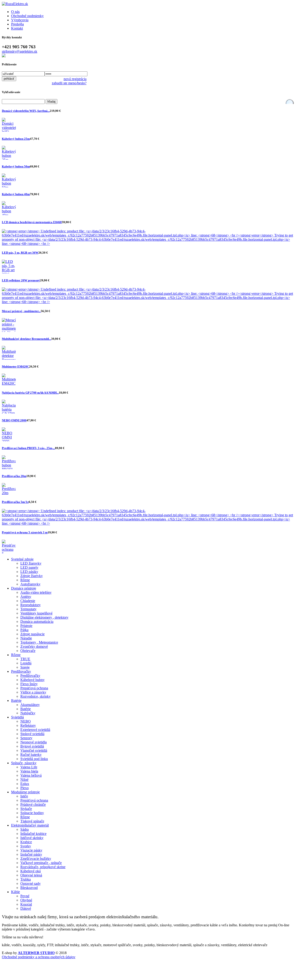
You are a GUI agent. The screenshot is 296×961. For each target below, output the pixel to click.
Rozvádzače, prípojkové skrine (42, 867)
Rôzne (25, 580)
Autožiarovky (30, 584)
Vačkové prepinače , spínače (41, 863)
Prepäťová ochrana (34, 688)
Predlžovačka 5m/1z (15, 502)
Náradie (26, 638)
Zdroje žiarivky (31, 576)
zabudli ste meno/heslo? (69, 83)
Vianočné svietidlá (33, 750)
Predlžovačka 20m (14, 476)
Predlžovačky (21, 671)
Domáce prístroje (23, 588)
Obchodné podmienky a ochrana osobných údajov (38, 957)
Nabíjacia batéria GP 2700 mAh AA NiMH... (30, 392)
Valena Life (28, 767)
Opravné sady (30, 883)
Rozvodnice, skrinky (35, 696)
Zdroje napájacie (32, 634)
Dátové (25, 908)
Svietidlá (17, 717)
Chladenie (27, 601)
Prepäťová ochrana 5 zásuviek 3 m (25, 532)
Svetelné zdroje (22, 559)
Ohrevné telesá (31, 875)
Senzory (26, 738)
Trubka (25, 879)
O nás (15, 12)
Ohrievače (27, 651)
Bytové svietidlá (32, 746)
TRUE (25, 659)
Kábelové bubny (32, 680)
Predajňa (17, 24)
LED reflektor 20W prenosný (21, 280)
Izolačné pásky (31, 854)
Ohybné (26, 900)
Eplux (24, 784)
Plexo (24, 788)
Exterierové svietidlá (35, 730)
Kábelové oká (30, 871)
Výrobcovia (19, 20)
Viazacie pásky (31, 850)
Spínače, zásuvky (24, 763)
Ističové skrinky (31, 838)
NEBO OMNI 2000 (14, 420)
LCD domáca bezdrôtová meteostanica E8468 (32, 222)
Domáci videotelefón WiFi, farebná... (26, 111)
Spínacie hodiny (32, 813)
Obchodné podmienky (27, 16)
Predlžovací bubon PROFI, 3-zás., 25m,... (28, 448)
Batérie (16, 701)
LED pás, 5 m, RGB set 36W (20, 252)
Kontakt (17, 28)
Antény (25, 597)
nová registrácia (75, 79)
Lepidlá (25, 663)
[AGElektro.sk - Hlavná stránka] (15, 4)
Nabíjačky (27, 713)
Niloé (24, 780)
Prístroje (26, 626)
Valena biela (29, 771)
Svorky (25, 846)
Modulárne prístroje (25, 792)
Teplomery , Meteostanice (39, 642)
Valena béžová (31, 775)
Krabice (26, 842)
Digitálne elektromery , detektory (44, 617)
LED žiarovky (30, 563)
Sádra (24, 829)
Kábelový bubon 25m (16, 138)
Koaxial (26, 904)
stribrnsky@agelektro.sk (19, 51)
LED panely (29, 567)
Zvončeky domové (34, 646)
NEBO (25, 721)
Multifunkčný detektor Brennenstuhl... (26, 339)
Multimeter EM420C (15, 366)
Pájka (24, 630)
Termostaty (28, 609)
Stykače (26, 809)
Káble (15, 892)
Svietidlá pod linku (34, 759)
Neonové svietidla (33, 742)
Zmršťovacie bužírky (35, 859)
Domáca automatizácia (36, 621)
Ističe (24, 796)
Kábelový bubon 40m (16, 194)
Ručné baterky (31, 755)
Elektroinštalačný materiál (30, 825)
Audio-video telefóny (36, 592)
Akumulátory (30, 705)
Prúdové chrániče (33, 804)
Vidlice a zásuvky (33, 692)
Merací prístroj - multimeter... (21, 311)
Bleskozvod (29, 888)
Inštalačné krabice (33, 834)
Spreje (25, 667)
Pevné (24, 896)
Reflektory (28, 725)
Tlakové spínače (32, 821)
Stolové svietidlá (32, 734)
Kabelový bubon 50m (16, 166)
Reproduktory (30, 605)
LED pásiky (29, 572)
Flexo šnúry (29, 684)
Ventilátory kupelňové (36, 613)
